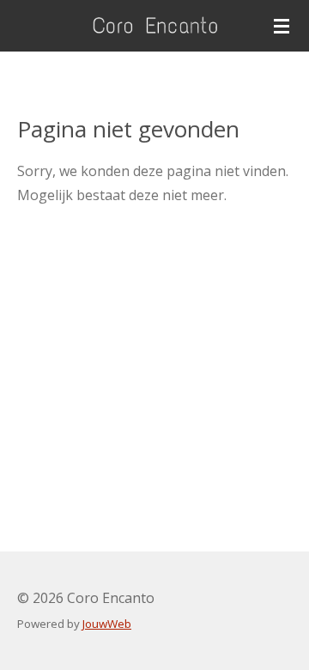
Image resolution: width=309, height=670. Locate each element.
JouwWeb (106, 623)
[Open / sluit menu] (281, 26)
